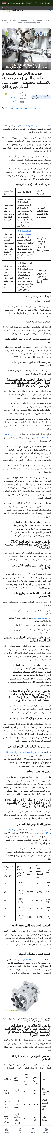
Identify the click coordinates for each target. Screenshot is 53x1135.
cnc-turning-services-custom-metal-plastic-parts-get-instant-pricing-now (34, 21)
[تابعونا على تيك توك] (12, 108)
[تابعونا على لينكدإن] (17, 108)
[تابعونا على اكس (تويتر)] (30, 108)
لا (7, 7)
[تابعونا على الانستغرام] (21, 108)
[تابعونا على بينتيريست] (35, 108)
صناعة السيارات (41, 618)
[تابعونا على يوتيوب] (26, 108)
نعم (5, 7)
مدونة (14, 20)
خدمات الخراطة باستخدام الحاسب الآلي (34, 125)
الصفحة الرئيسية (5, 21)
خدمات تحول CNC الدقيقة (32, 959)
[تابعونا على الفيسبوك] (40, 108)
